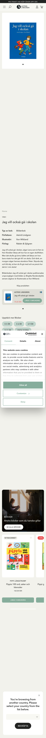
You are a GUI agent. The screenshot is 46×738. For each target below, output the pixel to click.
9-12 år (8, 330)
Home (4, 211)
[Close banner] (42, 334)
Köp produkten (23, 286)
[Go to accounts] (36, 7)
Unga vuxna (23, 330)
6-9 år (30, 324)
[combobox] (23, 717)
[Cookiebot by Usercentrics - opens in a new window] (27, 334)
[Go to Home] (23, 7)
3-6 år (19, 324)
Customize (21, 393)
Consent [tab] (8, 341)
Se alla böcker (14, 527)
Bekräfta (23, 726)
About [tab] (38, 341)
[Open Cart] (40, 7)
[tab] (23, 64)
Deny (23, 402)
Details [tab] (23, 341)
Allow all (23, 385)
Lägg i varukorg (32, 300)
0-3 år (7, 324)
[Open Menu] (4, 7)
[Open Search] (11, 7)
